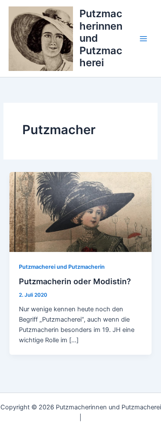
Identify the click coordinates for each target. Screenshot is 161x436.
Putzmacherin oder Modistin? (75, 281)
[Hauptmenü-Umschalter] (143, 39)
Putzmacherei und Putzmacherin (62, 267)
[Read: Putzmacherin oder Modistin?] (80, 211)
